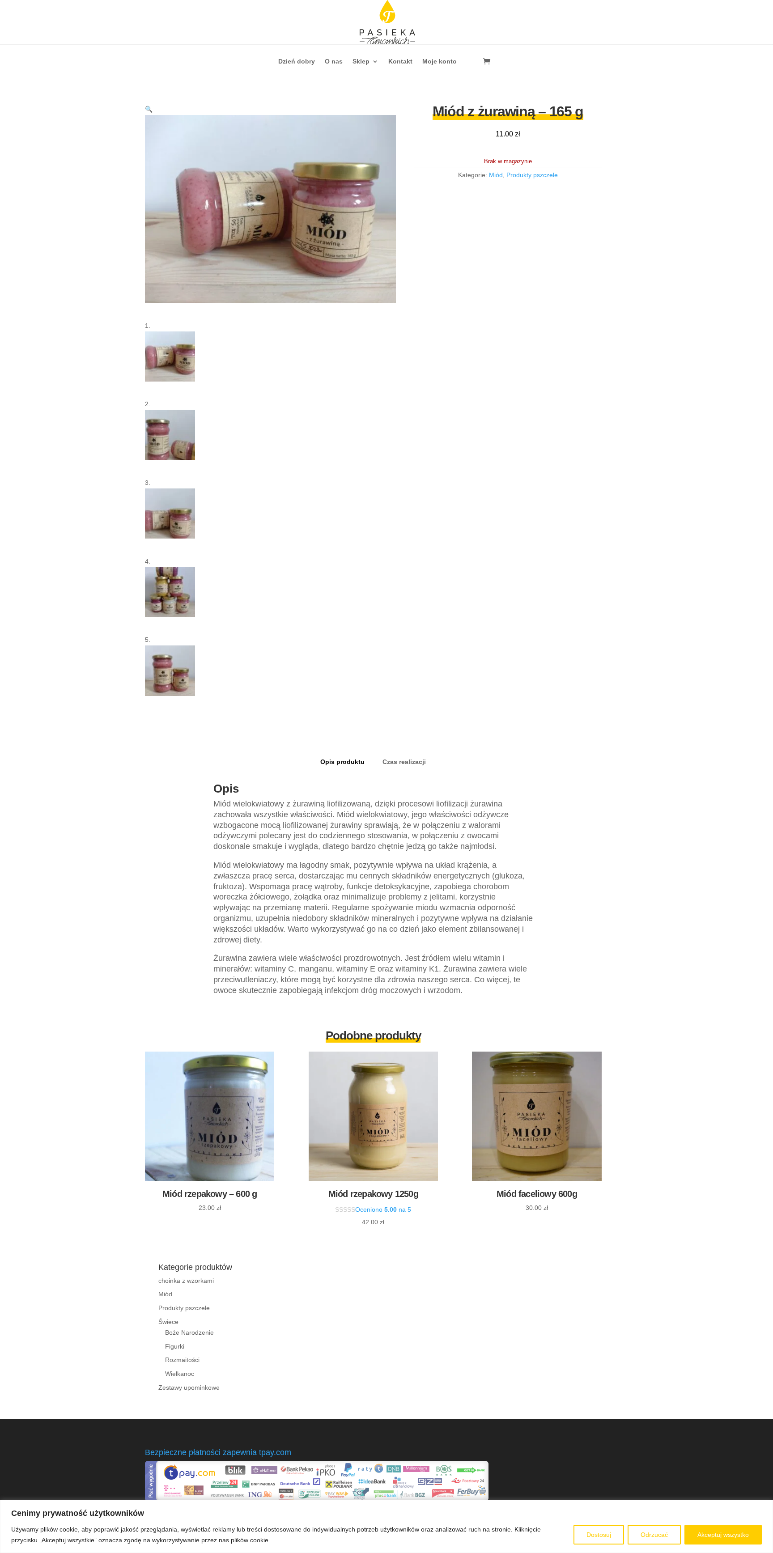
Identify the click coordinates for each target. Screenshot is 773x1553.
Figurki (174, 1346)
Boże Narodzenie (189, 1332)
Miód (496, 174)
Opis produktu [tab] (342, 761)
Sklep (361, 61)
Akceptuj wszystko (723, 1534)
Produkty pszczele (532, 174)
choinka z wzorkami (186, 1280)
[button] (149, 109)
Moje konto (439, 61)
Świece (168, 1321)
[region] (386, 1526)
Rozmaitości (182, 1359)
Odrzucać (654, 1534)
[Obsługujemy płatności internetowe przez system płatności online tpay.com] (316, 1498)
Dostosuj (598, 1534)
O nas (334, 61)
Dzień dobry (296, 61)
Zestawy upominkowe (189, 1387)
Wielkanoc (179, 1373)
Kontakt (400, 61)
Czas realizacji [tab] (404, 761)
